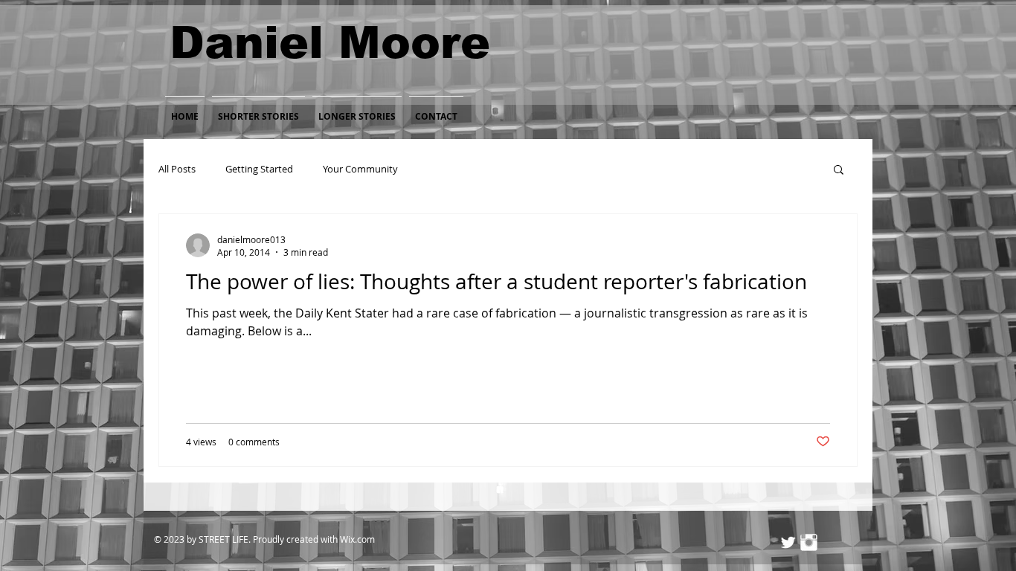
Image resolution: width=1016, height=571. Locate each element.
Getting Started (259, 168)
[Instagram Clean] (808, 542)
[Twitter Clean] (788, 542)
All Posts (177, 168)
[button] (839, 170)
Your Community (360, 168)
